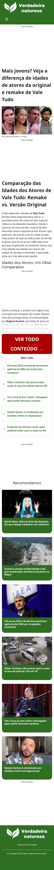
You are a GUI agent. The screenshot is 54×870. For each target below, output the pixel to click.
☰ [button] (6, 19)
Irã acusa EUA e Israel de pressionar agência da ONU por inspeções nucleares (27, 369)
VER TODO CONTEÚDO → (27, 344)
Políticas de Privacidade (27, 844)
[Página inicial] (27, 833)
